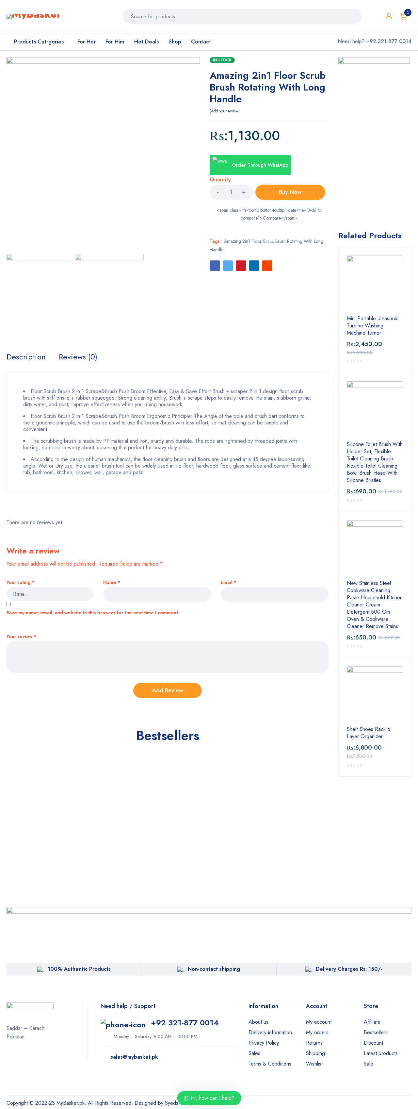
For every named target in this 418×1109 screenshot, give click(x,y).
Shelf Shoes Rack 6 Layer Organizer (368, 733)
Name (111, 582)
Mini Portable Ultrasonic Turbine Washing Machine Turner (372, 326)
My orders (317, 1032)
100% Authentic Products (79, 969)
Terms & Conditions (270, 1064)
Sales (254, 1053)
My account (318, 1022)
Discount (373, 1043)
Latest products (381, 1053)
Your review (21, 637)
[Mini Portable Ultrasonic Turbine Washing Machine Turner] (375, 284)
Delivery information (270, 1032)
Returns (314, 1043)
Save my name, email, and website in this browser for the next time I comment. (93, 613)
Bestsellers (376, 1032)
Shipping (315, 1053)
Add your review (224, 111)
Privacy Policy (264, 1043)
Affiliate (372, 1022)
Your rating (21, 582)
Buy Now (290, 192)
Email (228, 582)
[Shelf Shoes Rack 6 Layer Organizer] (375, 694)
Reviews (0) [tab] (78, 357)
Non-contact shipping (214, 969)
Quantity (220, 179)
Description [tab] (26, 357)
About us (258, 1022)
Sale (368, 1064)
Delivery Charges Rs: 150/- (349, 969)
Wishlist (314, 1064)
